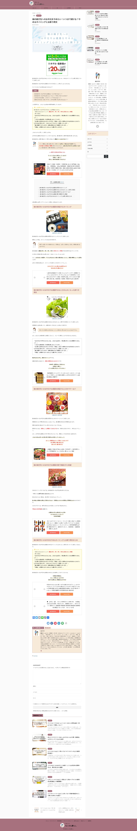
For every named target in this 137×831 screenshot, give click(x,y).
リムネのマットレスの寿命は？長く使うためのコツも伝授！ (101, 51)
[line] (62, 623)
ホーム (47, 820)
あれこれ (34, 7)
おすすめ (46, 7)
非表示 (61, 182)
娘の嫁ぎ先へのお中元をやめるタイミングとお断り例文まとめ (55, 196)
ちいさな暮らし (39, 4)
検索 (106, 156)
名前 (34, 686)
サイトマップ (52, 820)
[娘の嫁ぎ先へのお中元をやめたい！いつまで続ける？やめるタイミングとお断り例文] (58, 623)
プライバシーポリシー (67, 820)
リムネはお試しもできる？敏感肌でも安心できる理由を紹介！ (101, 28)
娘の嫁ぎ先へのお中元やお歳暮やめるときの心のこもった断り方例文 (57, 189)
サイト (34, 698)
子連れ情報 (90, 148)
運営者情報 (59, 820)
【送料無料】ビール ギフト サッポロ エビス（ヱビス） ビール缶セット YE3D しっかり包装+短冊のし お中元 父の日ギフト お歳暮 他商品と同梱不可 (63, 375)
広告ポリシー (83, 820)
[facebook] (51, 623)
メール (35, 692)
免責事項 (89, 820)
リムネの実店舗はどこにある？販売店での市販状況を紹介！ (101, 40)
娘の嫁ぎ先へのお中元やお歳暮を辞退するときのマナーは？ (55, 192)
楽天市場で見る (53, 173)
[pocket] (55, 623)
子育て (80, 7)
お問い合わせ (76, 820)
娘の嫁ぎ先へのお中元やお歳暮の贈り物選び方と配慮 (53, 194)
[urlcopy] (66, 623)
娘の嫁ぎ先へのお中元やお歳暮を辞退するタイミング (53, 187)
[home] (41, 650)
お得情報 (69, 7)
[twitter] (48, 623)
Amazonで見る (67, 173)
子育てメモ (67, 823)
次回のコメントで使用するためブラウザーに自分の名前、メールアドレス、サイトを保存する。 (55, 704)
